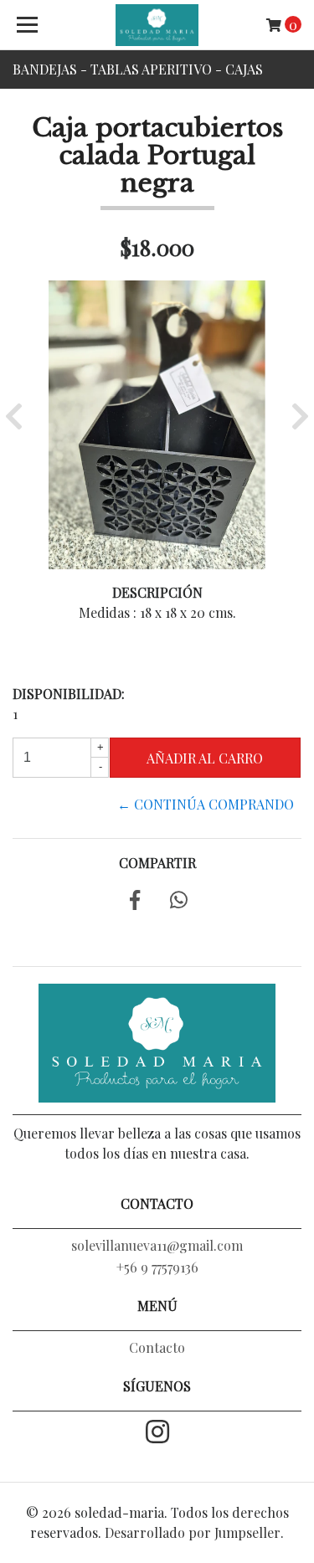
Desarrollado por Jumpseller (193, 1532)
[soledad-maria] (157, 25)
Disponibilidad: (69, 693)
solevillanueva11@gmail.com (157, 1245)
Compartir (157, 862)
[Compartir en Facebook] (135, 902)
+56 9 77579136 (157, 1267)
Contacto (157, 1347)
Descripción (157, 592)
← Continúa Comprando (205, 804)
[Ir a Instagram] (157, 1433)
